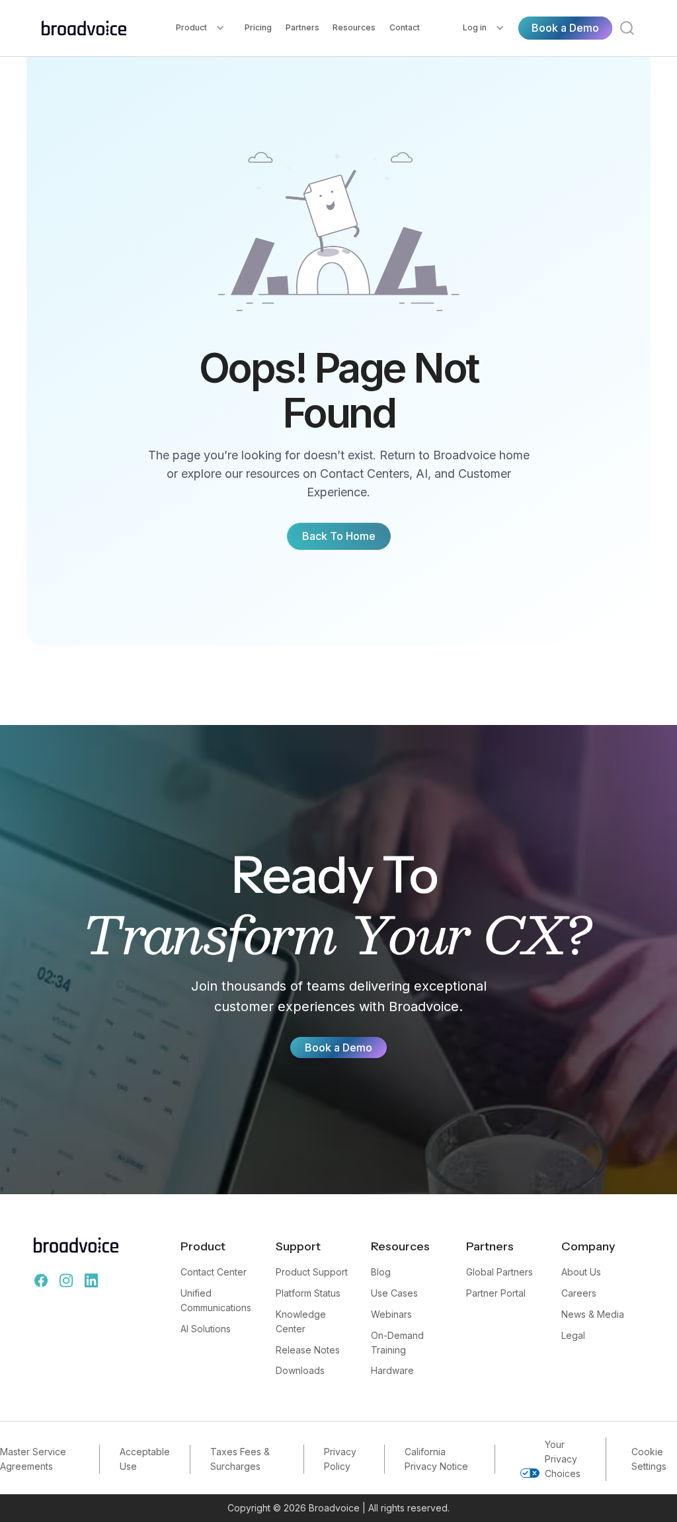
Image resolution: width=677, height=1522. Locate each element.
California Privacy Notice (436, 1459)
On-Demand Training (397, 1342)
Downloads (300, 1370)
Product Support (312, 1271)
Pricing (258, 27)
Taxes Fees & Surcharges (240, 1459)
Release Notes (308, 1349)
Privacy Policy (340, 1459)
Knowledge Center (301, 1321)
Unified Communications (215, 1300)
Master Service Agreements (33, 1459)
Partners (302, 27)
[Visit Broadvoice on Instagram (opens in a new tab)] (66, 1281)
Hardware (392, 1370)
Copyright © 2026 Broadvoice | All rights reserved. (338, 1507)
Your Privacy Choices (562, 1459)
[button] (200, 28)
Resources (354, 27)
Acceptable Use (145, 1459)
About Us (581, 1271)
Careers (578, 1293)
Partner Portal (496, 1293)
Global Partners (499, 1271)
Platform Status (308, 1293)
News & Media (592, 1314)
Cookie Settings (648, 1459)
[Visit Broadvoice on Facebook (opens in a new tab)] (41, 1281)
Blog (381, 1271)
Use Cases (394, 1293)
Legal (573, 1335)
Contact (404, 27)
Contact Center (213, 1271)
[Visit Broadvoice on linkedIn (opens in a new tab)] (91, 1281)
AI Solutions (205, 1328)
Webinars (391, 1314)
